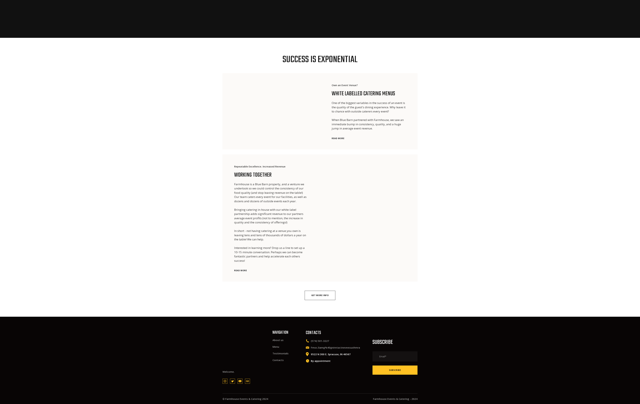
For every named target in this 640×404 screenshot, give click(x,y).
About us (278, 340)
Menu (275, 346)
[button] (338, 138)
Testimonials (280, 353)
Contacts (278, 360)
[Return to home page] (238, 18)
